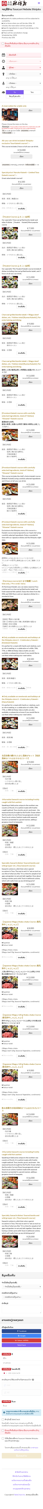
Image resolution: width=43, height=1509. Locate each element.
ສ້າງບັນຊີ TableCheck (12, 1419)
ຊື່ (8, 1354)
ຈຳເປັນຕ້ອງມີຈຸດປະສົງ (9, 1283)
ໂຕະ (32, 92)
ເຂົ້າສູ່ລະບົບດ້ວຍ (7, 1327)
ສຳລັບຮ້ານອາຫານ (21, 1472)
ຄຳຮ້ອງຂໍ (5, 1303)
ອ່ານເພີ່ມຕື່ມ (21, 209)
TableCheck (21, 1345)
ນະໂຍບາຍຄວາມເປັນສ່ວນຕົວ (22, 1480)
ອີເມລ (9, 1402)
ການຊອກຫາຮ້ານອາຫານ (21, 1489)
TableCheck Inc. (20, 1495)
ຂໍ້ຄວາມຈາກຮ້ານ (8, 15)
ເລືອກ (30, 110)
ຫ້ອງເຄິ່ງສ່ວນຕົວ (14, 96)
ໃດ (15, 92)
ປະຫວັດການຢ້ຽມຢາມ (9, 1293)
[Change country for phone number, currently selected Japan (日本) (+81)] (5, 1373)
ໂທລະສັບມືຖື (11, 1369)
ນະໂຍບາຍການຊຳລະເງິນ (21, 1484)
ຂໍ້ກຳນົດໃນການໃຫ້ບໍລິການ (22, 1476)
